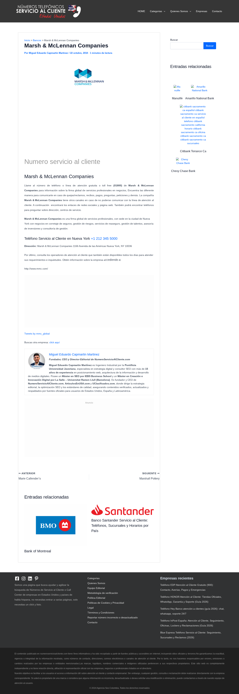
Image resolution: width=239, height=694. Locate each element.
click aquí (54, 342)
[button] (163, 11)
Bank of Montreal (37, 551)
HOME (141, 11)
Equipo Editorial (96, 588)
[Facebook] (17, 578)
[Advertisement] (89, 122)
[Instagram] (23, 578)
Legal (90, 607)
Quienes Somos (179, 11)
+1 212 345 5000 (104, 238)
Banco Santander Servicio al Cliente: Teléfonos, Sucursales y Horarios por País (120, 525)
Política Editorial (96, 597)
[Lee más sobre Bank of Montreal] (55, 525)
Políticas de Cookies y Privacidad (105, 602)
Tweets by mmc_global (37, 333)
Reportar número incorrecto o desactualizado (112, 617)
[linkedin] (30, 578)
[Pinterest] (36, 578)
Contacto (217, 11)
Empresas (201, 11)
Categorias (156, 11)
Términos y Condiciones (100, 612)
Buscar (174, 39)
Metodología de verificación (102, 593)
